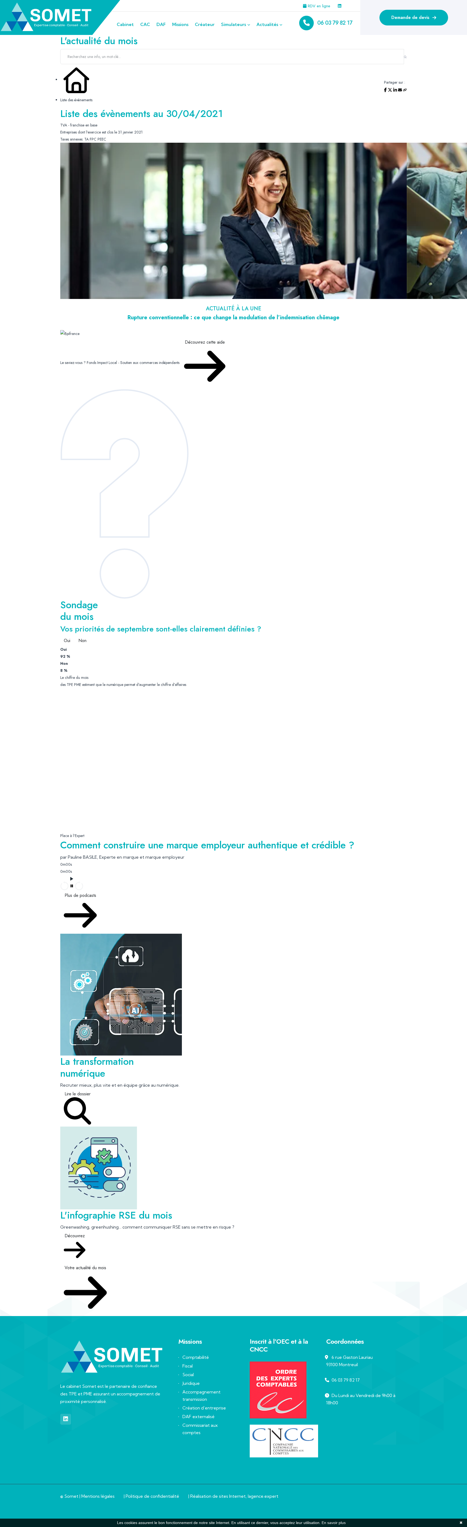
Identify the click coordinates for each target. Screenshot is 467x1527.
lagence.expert (263, 1496)
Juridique (191, 1383)
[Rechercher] (405, 56)
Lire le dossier (78, 1094)
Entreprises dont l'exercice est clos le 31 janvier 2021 (101, 132)
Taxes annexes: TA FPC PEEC (83, 139)
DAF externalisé (198, 1416)
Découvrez (75, 1236)
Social (188, 1374)
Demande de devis (411, 17)
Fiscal (187, 1366)
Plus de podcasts (80, 895)
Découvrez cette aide (205, 342)
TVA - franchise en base (78, 125)
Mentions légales (98, 1496)
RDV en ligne (318, 6)
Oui (67, 640)
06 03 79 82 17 (334, 23)
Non (82, 640)
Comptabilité (195, 1357)
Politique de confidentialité (152, 1496)
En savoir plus (334, 1523)
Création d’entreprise (204, 1408)
